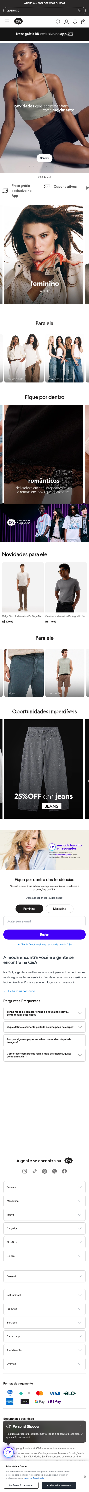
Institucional (14, 1295)
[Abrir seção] (51, 1187)
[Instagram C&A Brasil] (24, 1171)
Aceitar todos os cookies (58, 1485)
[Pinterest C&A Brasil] (44, 1171)
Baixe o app (13, 1336)
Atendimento (14, 1350)
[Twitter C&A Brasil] (54, 1171)
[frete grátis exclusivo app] (44, 39)
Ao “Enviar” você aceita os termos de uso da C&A (44, 944)
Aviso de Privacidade (34, 1478)
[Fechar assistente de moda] (81, 1426)
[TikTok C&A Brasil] (34, 1171)
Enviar (44, 934)
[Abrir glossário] (49, 1276)
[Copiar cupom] (79, 10)
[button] (58, 21)
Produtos (12, 1308)
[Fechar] (85, 1476)
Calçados (12, 1228)
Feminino (29, 908)
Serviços (12, 1322)
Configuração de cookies (21, 1485)
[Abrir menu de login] (66, 21)
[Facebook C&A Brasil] (64, 1171)
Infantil (10, 1214)
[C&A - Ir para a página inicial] (18, 21)
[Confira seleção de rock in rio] (44, 541)
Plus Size (12, 1242)
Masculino (59, 908)
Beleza (10, 1255)
